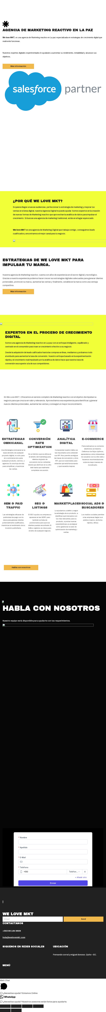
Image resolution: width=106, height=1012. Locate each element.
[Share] (16, 1006)
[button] (18, 66)
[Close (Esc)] (5, 1006)
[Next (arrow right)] (16, 1010)
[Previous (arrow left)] (5, 1010)
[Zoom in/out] (38, 1006)
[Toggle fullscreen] (27, 1006)
